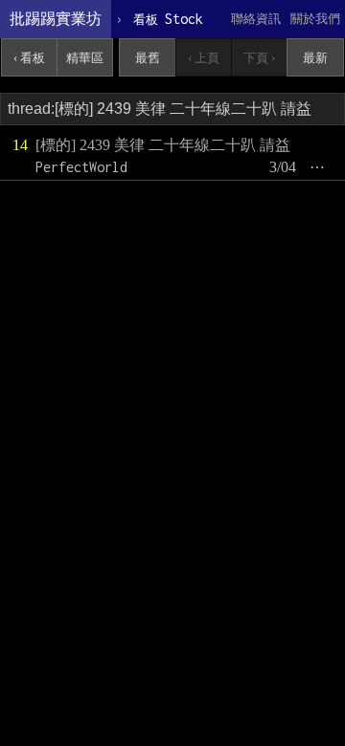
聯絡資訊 (256, 18)
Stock (168, 19)
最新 (315, 58)
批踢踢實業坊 (56, 19)
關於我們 (315, 18)
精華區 (85, 58)
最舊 (147, 58)
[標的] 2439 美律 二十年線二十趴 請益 (162, 145)
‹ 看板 (29, 58)
